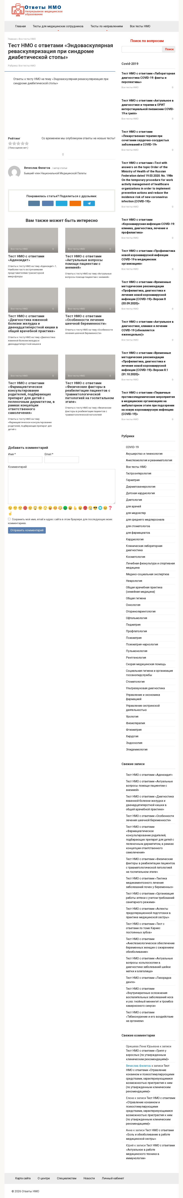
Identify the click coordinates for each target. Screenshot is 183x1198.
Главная (20, 26)
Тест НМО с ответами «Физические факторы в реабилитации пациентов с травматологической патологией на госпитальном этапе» (89, 392)
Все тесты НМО (140, 26)
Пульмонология (136, 651)
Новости (89, 1178)
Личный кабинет (113, 1178)
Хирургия (132, 736)
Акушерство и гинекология (144, 453)
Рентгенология (136, 657)
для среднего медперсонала (145, 519)
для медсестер (136, 513)
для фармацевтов (138, 532)
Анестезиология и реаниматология (149, 460)
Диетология (134, 499)
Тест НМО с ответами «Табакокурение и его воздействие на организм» (149, 1017)
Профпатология (136, 631)
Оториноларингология (140, 611)
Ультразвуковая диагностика (145, 688)
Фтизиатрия (134, 729)
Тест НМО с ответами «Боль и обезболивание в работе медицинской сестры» (150, 1134)
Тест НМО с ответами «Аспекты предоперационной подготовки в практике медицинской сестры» (148, 913)
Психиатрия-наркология (142, 644)
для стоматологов (138, 526)
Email (48, 454)
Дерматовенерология (140, 486)
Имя (12, 454)
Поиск (169, 49)
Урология (132, 716)
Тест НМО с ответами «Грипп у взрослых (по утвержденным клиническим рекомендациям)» (147, 1055)
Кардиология (135, 539)
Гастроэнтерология (138, 473)
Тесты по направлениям (107, 26)
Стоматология (135, 681)
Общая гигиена (136, 598)
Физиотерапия (135, 723)
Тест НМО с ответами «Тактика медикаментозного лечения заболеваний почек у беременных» (149, 883)
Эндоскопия (134, 743)
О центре (44, 1178)
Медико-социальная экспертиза (147, 574)
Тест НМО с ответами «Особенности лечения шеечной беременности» (86, 320)
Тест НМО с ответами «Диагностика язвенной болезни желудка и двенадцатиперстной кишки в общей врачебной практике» (33, 323)
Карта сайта (23, 1178)
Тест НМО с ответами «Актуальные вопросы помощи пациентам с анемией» (84, 261)
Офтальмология (136, 618)
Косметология (135, 556)
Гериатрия (133, 480)
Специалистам (66, 1178)
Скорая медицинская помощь (146, 664)
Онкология (133, 605)
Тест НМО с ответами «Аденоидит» (26, 258)
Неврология (134, 581)
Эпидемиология (136, 749)
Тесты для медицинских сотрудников (58, 26)
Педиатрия (133, 624)
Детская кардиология (140, 493)
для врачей (133, 506)
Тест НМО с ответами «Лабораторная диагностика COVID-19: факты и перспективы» (148, 78)
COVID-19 (132, 447)
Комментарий (17, 467)
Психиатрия (134, 638)
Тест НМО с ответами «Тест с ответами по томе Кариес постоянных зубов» (145, 928)
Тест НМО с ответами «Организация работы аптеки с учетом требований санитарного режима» (150, 898)
